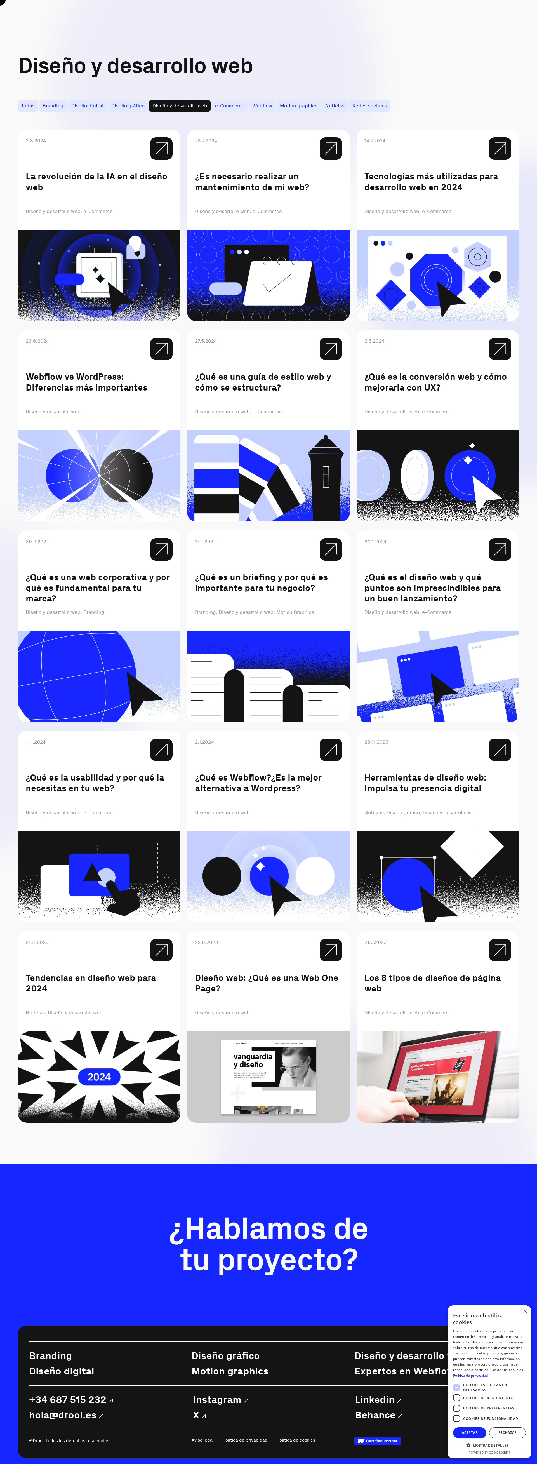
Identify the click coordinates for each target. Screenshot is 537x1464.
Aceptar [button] (470, 1432)
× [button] (525, 1311)
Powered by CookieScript (489, 1452)
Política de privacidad (470, 1375)
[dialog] (489, 1381)
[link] (377, 1441)
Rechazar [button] (507, 1432)
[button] (489, 1445)
